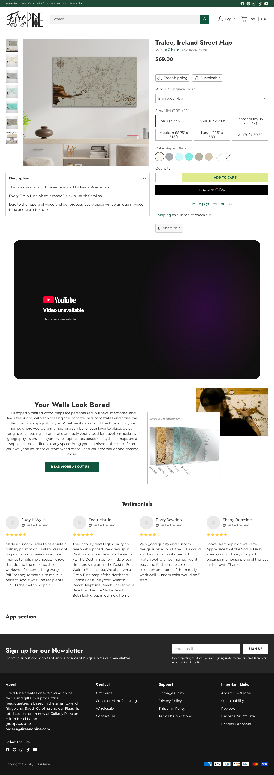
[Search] (204, 19)
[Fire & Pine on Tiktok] (260, 4)
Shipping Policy (172, 708)
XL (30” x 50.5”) (250, 135)
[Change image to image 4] (12, 91)
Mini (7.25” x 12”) (174, 121)
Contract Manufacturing (116, 701)
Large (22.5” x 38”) (212, 135)
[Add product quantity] (175, 177)
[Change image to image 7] (12, 137)
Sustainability (232, 701)
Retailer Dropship (236, 724)
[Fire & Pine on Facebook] (242, 4)
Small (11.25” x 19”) (211, 121)
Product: (175, 89)
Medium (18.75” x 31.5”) (173, 135)
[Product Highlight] (137, 309)
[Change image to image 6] (12, 122)
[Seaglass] (179, 157)
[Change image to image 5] (12, 107)
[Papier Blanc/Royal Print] (228, 157)
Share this (171, 228)
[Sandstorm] (209, 157)
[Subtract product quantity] (159, 177)
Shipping (163, 215)
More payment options (212, 204)
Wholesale (105, 708)
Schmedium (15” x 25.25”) (250, 121)
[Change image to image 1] (12, 45)
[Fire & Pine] (24, 19)
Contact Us (105, 716)
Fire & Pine (170, 49)
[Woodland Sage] (199, 157)
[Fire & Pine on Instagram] (254, 4)
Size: (172, 111)
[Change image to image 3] (12, 76)
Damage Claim (171, 693)
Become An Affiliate (238, 716)
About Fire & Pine (236, 693)
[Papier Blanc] (159, 157)
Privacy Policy (170, 701)
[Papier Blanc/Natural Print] (218, 157)
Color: (171, 148)
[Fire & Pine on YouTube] (266, 4)
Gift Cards (104, 693)
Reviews (228, 708)
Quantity (162, 168)
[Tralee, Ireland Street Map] (86, 102)
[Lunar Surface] (169, 157)
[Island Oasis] (189, 157)
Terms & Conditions (175, 716)
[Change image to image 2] (12, 60)
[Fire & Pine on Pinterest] (248, 4)
